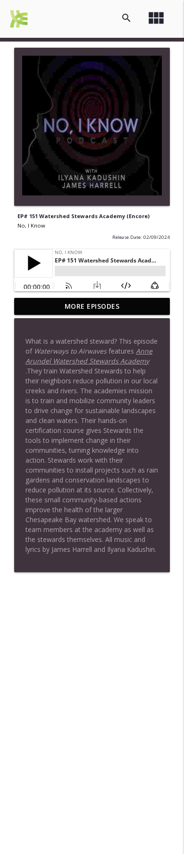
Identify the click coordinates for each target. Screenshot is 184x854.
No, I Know (31, 225)
